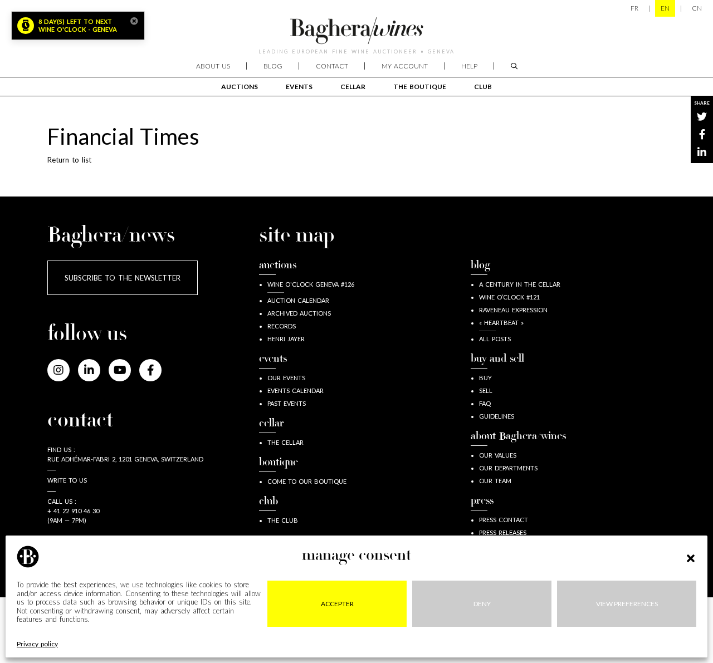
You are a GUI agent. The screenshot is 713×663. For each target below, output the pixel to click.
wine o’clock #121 (509, 297)
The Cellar (285, 442)
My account (405, 66)
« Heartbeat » (501, 322)
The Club (282, 520)
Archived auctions (299, 313)
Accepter (337, 603)
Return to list (69, 159)
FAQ (485, 403)
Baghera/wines (356, 31)
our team (495, 480)
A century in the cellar (519, 284)
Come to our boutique (306, 481)
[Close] (134, 21)
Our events (286, 377)
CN (697, 8)
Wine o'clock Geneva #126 (310, 284)
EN (665, 8)
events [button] (299, 86)
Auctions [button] (239, 86)
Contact (332, 66)
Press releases (502, 532)
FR (634, 8)
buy (485, 377)
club (483, 86)
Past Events (286, 403)
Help (469, 66)
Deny (482, 603)
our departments (508, 468)
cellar (352, 86)
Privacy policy (37, 644)
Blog (272, 66)
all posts (495, 338)
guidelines (496, 416)
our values (497, 455)
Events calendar (295, 390)
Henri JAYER (286, 338)
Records (281, 326)
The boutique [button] (419, 86)
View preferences (627, 603)
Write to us (67, 480)
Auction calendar (298, 300)
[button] (690, 556)
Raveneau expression (513, 309)
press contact (503, 519)
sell (485, 390)
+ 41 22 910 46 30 (73, 510)
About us (213, 66)
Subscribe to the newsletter (122, 277)
